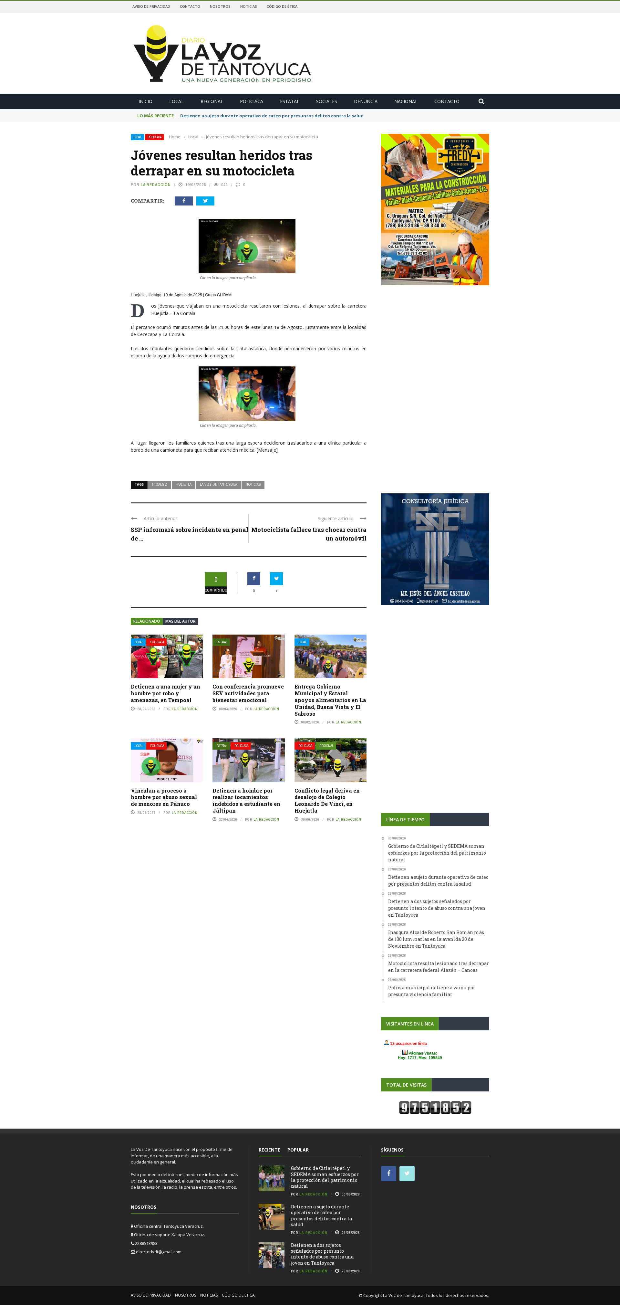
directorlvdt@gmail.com (158, 1252)
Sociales (326, 101)
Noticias (248, 6)
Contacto (190, 6)
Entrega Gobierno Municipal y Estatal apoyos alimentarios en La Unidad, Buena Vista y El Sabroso (330, 700)
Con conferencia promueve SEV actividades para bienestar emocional (248, 693)
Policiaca (251, 101)
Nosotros (220, 6)
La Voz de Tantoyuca (218, 484)
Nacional (406, 101)
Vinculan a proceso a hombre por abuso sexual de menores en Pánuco (164, 797)
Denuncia (365, 101)
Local (176, 101)
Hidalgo (159, 484)
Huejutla (183, 484)
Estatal (289, 101)
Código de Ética (282, 6)
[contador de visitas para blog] (435, 1107)
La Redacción (156, 184)
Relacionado (146, 621)
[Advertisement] (435, 341)
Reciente (269, 1150)
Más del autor (180, 621)
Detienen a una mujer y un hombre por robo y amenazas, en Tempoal (165, 693)
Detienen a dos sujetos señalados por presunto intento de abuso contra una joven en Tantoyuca (322, 1254)
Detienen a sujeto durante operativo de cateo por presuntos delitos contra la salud (321, 1215)
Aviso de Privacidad (151, 6)
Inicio (145, 101)
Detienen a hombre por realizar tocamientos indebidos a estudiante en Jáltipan (246, 800)
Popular (298, 1150)
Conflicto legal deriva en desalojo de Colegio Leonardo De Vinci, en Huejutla (327, 800)
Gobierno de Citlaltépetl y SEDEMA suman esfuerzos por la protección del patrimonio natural (325, 1177)
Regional (212, 101)
